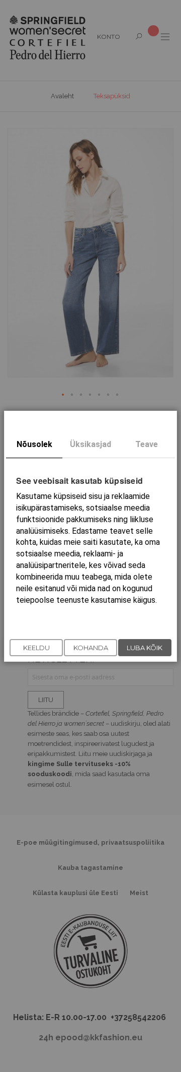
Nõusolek (34, 444)
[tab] (34, 444)
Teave (146, 444)
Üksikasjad (90, 444)
